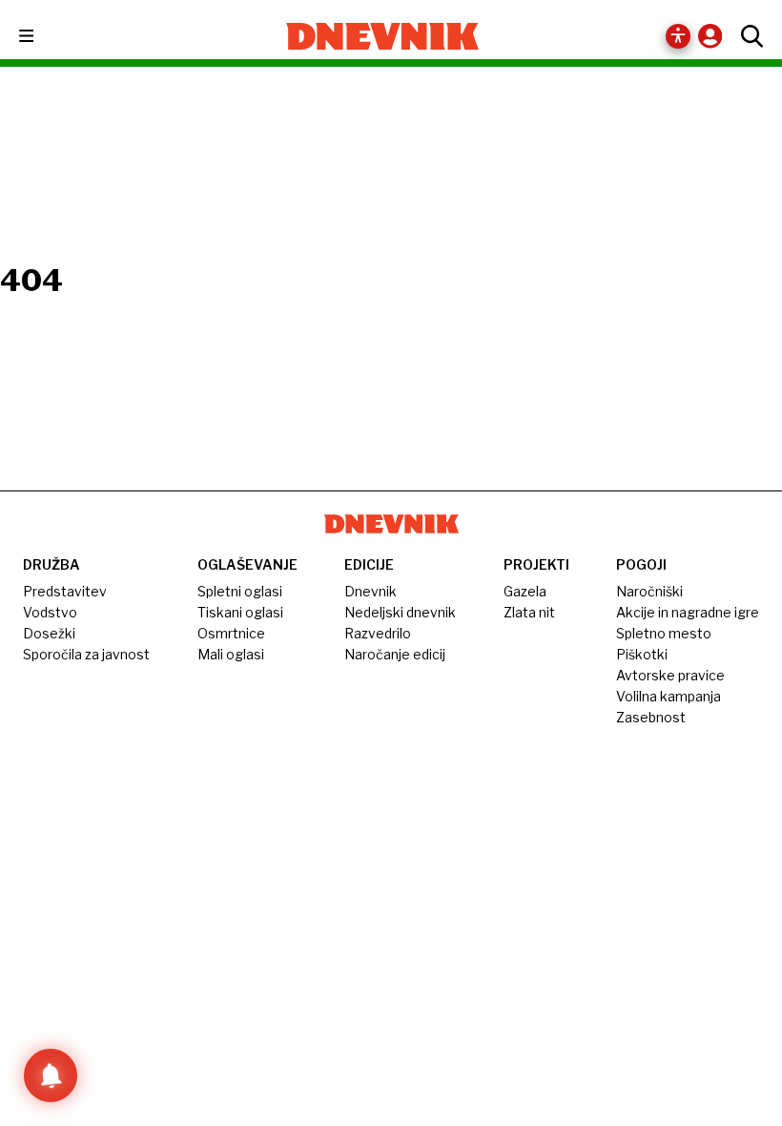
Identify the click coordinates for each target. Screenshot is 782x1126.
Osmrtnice (231, 633)
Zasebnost (651, 717)
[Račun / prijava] (714, 36)
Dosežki (49, 633)
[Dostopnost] (678, 36)
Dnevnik (370, 591)
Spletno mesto (663, 633)
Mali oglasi (230, 654)
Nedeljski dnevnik (400, 612)
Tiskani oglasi (240, 612)
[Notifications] (50, 1075)
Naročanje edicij (394, 654)
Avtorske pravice (670, 675)
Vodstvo (50, 612)
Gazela (525, 591)
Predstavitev (65, 591)
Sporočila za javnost (86, 654)
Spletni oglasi (239, 591)
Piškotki (642, 654)
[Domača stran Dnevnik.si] (383, 36)
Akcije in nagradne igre (687, 612)
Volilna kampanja (668, 696)
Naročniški (649, 591)
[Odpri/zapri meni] (43, 37)
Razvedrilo (377, 633)
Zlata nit (529, 612)
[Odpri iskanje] (747, 36)
